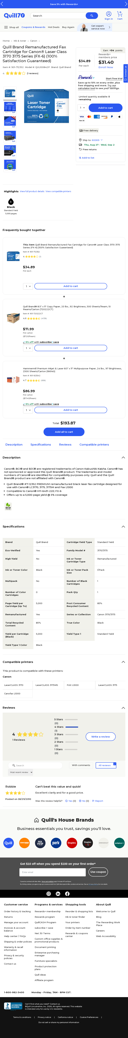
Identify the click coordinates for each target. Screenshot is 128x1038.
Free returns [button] (90, 149)
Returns (8, 917)
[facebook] (67, 893)
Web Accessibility (106, 936)
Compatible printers (94, 444)
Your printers (72, 922)
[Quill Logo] (14, 15)
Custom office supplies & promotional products (49, 940)
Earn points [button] (112, 50)
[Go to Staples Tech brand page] (88, 844)
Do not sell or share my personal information (58, 1022)
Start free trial (114, 78)
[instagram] (48, 893)
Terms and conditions (48, 881)
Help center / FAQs (15, 936)
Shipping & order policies (18, 941)
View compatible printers (58, 191)
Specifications (40, 444)
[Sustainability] (9, 506)
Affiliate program (44, 980)
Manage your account (16, 922)
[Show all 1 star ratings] (71, 749)
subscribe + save (44, 927)
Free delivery (90, 130)
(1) (56, 730)
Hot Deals (54, 27)
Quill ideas (40, 974)
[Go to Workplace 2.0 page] (119, 844)
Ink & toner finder (75, 917)
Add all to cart (64, 431)
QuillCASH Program (45, 922)
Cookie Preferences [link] (89, 1017)
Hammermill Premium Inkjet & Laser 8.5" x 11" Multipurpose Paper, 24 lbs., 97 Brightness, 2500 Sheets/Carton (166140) (72, 370)
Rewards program (45, 917)
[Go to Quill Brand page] (8, 844)
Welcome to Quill (105, 911)
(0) (56, 723)
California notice (65, 1017)
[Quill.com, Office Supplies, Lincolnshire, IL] (13, 1006)
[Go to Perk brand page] (56, 844)
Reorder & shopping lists (79, 911)
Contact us (10, 963)
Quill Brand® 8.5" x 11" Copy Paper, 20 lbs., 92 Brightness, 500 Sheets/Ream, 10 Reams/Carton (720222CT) (67, 308)
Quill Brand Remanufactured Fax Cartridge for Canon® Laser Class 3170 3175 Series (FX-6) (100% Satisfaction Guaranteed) (71, 246)
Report (99, 801)
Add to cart (105, 107)
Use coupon (98, 871)
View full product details (32, 191)
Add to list (88, 157)
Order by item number (77, 927)
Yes (70, 801)
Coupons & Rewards (33, 27)
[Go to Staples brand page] (72, 844)
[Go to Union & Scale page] (104, 844)
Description (13, 444)
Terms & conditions (22, 1017)
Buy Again (68, 27)
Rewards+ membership (48, 911)
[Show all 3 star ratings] (71, 734)
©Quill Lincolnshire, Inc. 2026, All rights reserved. (47, 1006)
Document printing (45, 947)
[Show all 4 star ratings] (71, 727)
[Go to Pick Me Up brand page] (40, 844)
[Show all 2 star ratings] (71, 742)
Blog (98, 917)
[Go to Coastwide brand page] (24, 844)
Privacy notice (44, 1017)
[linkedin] (58, 893)
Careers (100, 930)
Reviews (65, 444)
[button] (126, 4)
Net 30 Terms (42, 933)
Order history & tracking (17, 911)
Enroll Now (105, 67)
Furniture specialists (46, 961)
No (84, 801)
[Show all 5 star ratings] (71, 719)
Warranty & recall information (13, 948)
